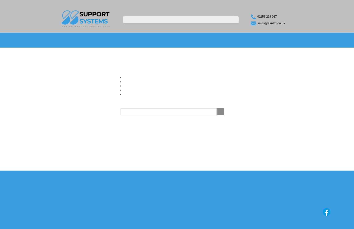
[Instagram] (316, 216)
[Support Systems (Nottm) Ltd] (85, 18)
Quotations (285, 4)
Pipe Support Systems (78, 40)
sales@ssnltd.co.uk (270, 23)
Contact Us (241, 4)
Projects (275, 40)
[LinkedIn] (327, 216)
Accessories (234, 40)
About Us (220, 4)
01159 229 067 (266, 16)
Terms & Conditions (177, 203)
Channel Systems (151, 40)
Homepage (137, 82)
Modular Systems (115, 40)
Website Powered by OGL (327, 203)
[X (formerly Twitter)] (337, 216)
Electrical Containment (191, 40)
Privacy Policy (177, 199)
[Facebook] (305, 216)
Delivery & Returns (177, 207)
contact (140, 90)
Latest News (263, 4)
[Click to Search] (235, 19)
